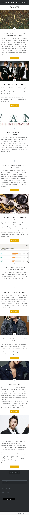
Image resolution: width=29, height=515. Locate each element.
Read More (14, 58)
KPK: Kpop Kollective (10, 2)
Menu (24, 2)
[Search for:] (14, 482)
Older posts (14, 472)
